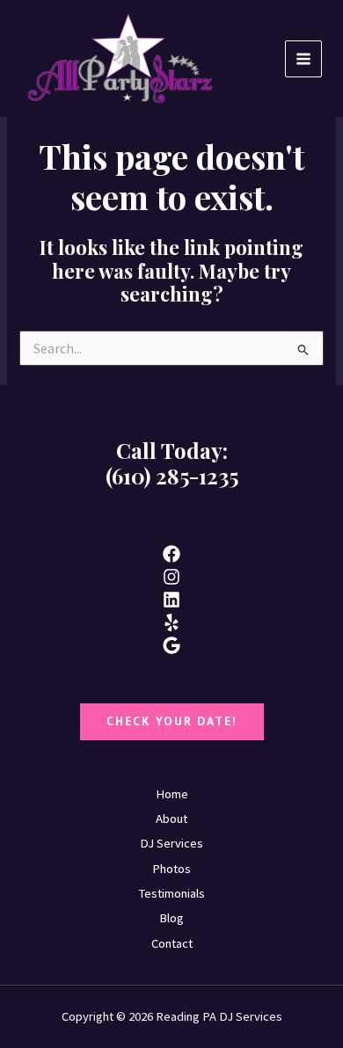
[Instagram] (171, 577)
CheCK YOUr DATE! (171, 721)
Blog (171, 918)
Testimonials (172, 893)
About (171, 818)
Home (172, 794)
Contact (172, 943)
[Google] (171, 645)
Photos (171, 869)
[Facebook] (171, 554)
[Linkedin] (171, 599)
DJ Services (171, 843)
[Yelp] (171, 622)
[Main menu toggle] (303, 58)
